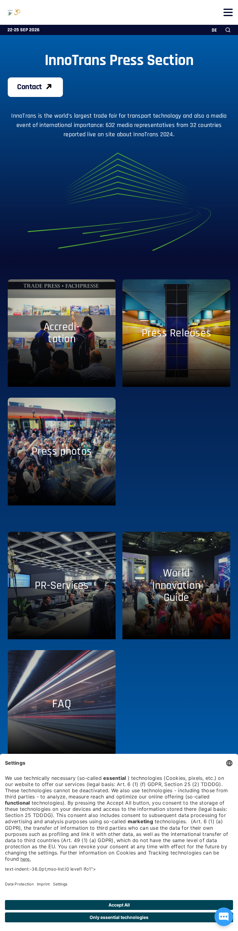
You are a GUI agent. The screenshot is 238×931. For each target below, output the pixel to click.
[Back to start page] (10, 12)
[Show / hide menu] (228, 12)
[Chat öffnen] (223, 916)
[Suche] (228, 30)
